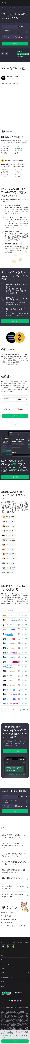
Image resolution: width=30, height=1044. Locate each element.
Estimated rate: (8, 33)
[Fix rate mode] (16, 37)
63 (13, 710)
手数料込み (7, 30)
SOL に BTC (9, 615)
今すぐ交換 (15, 321)
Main (3, 7)
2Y (20, 83)
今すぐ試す (15, 477)
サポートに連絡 (15, 751)
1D (3, 83)
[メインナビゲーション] (26, 3)
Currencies (9, 7)
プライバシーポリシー (8, 1035)
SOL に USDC (10, 689)
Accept (15, 1041)
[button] (23, 27)
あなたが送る (6, 25)
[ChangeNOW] (4, 3)
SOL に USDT (10, 639)
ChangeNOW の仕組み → (8, 919)
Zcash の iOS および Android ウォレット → (14, 926)
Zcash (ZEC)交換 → (7, 916)
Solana (16, 7)
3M (14, 83)
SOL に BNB (10, 671)
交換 (15, 44)
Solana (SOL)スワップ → (8, 912)
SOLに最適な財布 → (7, 922)
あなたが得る (6, 36)
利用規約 (9, 1033)
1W (6, 83)
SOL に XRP (9, 680)
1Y (17, 83)
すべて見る (23, 710)
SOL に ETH (9, 624)
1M (10, 83)
